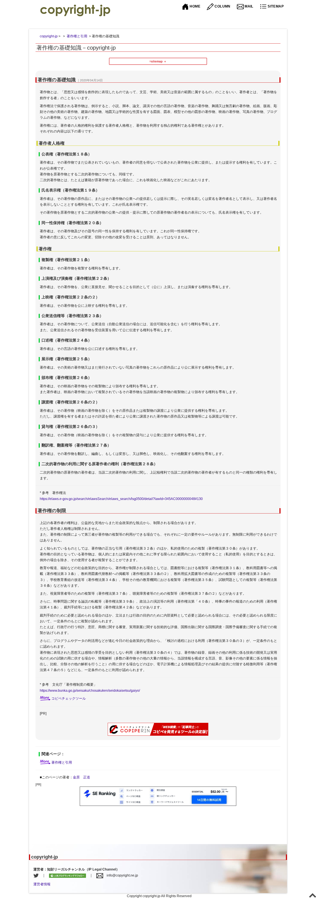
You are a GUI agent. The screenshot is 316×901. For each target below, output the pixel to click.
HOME (194, 6)
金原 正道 (81, 777)
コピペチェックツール (68, 698)
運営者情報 (42, 884)
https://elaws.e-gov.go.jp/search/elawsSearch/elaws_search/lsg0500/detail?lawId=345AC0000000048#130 (121, 499)
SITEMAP (275, 6)
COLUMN (222, 6)
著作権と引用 (77, 36)
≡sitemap (156, 61)
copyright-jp (49, 36)
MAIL (248, 6)
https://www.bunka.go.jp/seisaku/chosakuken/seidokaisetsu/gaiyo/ (90, 690)
